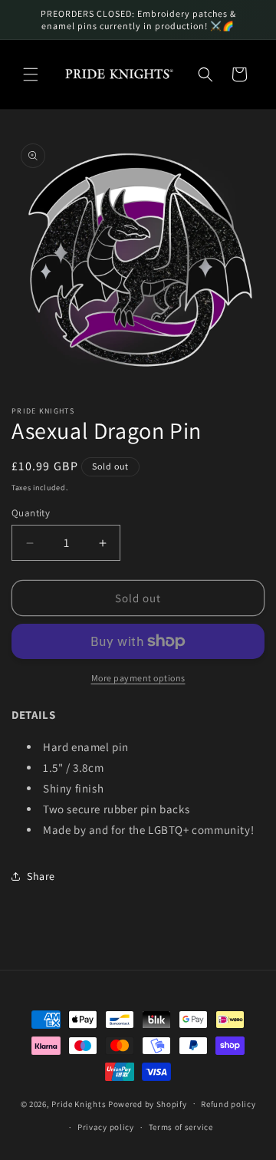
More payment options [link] (138, 678)
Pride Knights (78, 1103)
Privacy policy (105, 1127)
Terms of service (181, 1127)
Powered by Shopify (147, 1103)
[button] (31, 74)
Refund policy (228, 1104)
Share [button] (41, 876)
